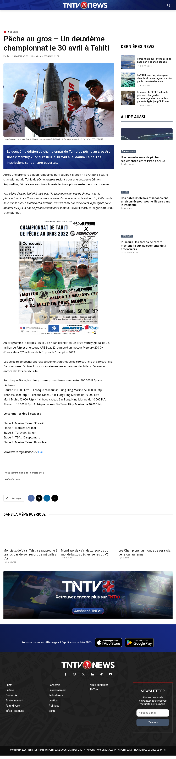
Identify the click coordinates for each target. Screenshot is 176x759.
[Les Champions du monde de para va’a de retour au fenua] (145, 533)
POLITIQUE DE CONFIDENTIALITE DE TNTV (68, 750)
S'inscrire (153, 722)
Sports (14, 31)
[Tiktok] (101, 674)
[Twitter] (83, 674)
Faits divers (127, 236)
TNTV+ (94, 689)
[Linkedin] (46, 498)
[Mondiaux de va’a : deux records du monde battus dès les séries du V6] (88, 533)
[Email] (54, 498)
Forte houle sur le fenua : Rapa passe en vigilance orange (154, 60)
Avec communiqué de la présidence (24, 472)
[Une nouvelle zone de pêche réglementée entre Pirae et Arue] (147, 141)
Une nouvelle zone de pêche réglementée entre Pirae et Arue (143, 159)
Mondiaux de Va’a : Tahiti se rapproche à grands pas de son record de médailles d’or (30, 554)
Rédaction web (12, 479)
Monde (125, 192)
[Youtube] (110, 674)
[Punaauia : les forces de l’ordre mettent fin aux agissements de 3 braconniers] (147, 226)
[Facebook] (31, 498)
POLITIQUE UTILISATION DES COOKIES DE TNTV (142, 750)
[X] (39, 498)
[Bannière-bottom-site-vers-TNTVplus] (88, 617)
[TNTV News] (88, 665)
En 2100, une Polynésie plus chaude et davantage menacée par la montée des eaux (154, 78)
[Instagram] (74, 674)
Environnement (128, 151)
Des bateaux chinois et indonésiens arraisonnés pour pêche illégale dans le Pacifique (145, 201)
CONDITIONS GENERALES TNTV (104, 750)
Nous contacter (99, 684)
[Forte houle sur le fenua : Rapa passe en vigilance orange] (128, 62)
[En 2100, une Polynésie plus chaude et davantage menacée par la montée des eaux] (128, 80)
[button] (168, 5)
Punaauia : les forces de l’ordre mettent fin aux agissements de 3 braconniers (143, 245)
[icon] (5, 31)
